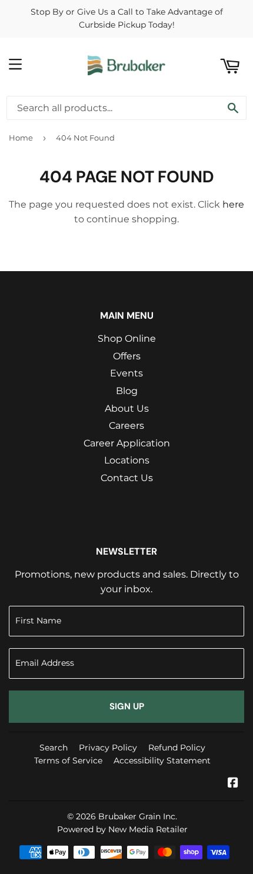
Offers (127, 356)
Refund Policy (176, 747)
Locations (126, 460)
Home (21, 137)
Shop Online (127, 338)
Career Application (127, 443)
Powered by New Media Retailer (122, 829)
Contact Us (127, 477)
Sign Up (126, 706)
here (233, 204)
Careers (126, 425)
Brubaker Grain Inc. (137, 816)
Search (53, 747)
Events (126, 373)
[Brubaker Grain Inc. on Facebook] (233, 783)
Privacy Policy (108, 747)
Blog (127, 390)
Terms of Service (68, 760)
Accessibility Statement (162, 760)
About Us (127, 408)
